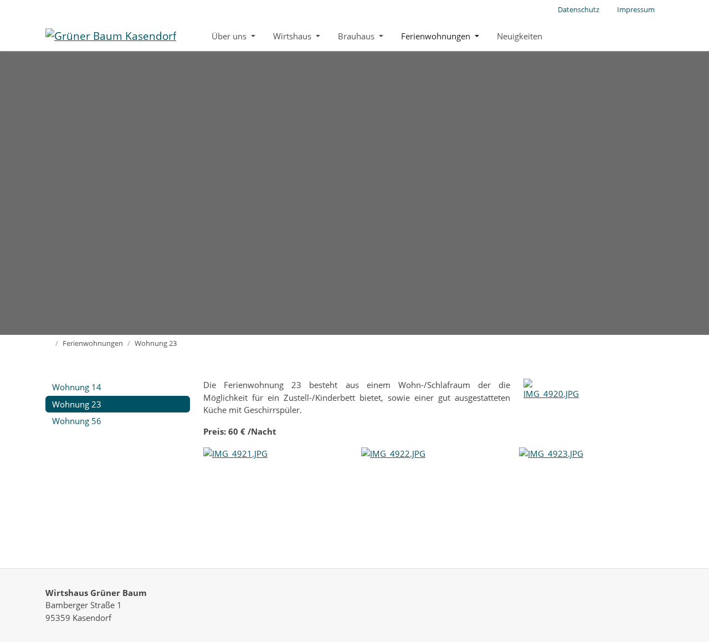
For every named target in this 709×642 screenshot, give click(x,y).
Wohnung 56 (76, 420)
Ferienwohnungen (436, 36)
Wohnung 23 (76, 404)
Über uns (230, 36)
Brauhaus (357, 36)
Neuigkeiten (519, 36)
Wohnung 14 (76, 387)
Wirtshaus (293, 36)
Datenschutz (578, 9)
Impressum (636, 9)
